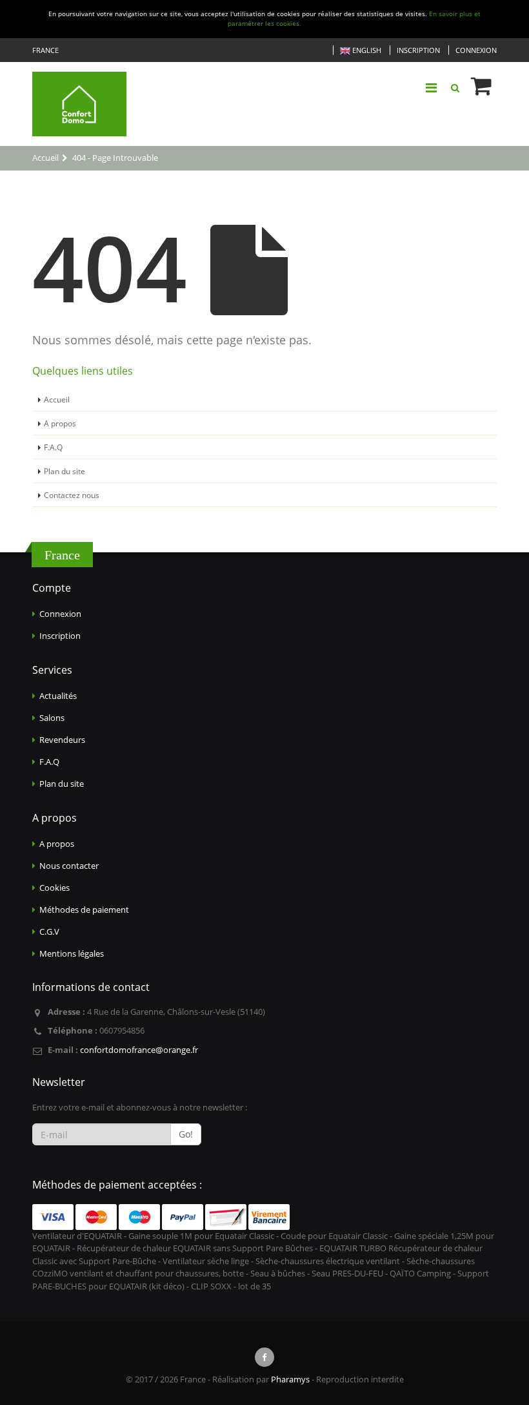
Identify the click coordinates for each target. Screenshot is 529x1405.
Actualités (58, 696)
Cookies (54, 887)
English (365, 50)
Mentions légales (71, 953)
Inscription (418, 50)
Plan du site (64, 471)
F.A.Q (53, 447)
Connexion (476, 50)
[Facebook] (264, 1357)
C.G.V (49, 931)
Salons (52, 717)
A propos (60, 423)
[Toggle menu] (431, 88)
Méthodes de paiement (84, 909)
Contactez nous (71, 495)
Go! (186, 1134)
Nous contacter (69, 865)
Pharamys (290, 1379)
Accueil (57, 399)
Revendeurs (62, 739)
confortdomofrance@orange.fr (139, 1050)
